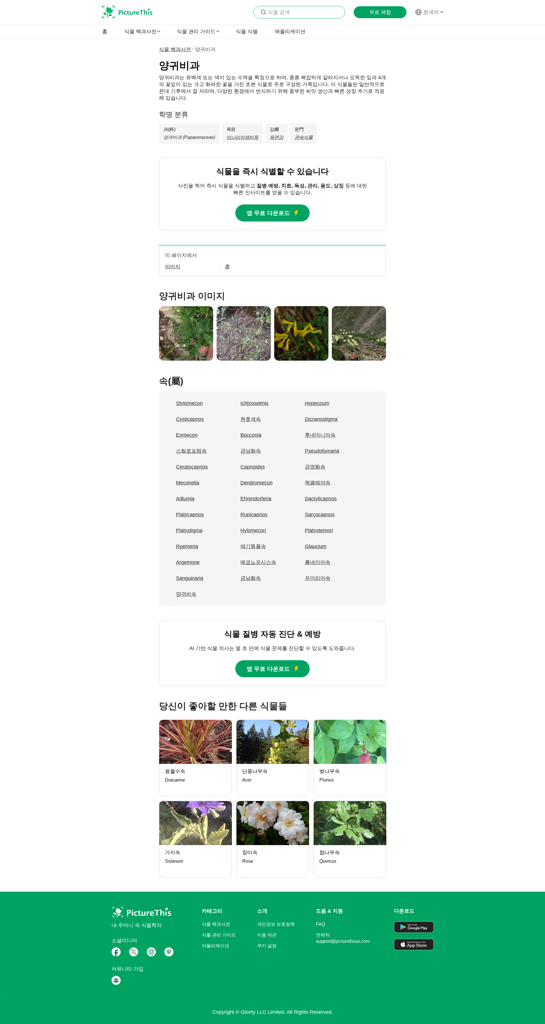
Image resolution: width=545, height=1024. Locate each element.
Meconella (187, 483)
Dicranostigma (321, 419)
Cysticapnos (190, 419)
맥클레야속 (317, 483)
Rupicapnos (253, 514)
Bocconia (250, 435)
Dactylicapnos (321, 498)
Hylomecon (253, 530)
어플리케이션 (215, 945)
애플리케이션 (290, 31)
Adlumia (185, 498)
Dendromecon (256, 483)
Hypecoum (317, 403)
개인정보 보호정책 (276, 924)
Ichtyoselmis (254, 403)
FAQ (320, 924)
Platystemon (319, 530)
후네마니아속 (320, 435)
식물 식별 (247, 31)
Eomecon (187, 435)
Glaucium (315, 546)
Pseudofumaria (322, 451)
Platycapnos (190, 514)
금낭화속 (250, 451)
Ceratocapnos (192, 467)
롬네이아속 (317, 562)
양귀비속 (186, 594)
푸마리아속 (317, 578)
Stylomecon (189, 403)
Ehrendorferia (255, 498)
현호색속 (250, 419)
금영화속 (315, 467)
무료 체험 (380, 12)
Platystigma (189, 530)
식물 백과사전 (175, 49)
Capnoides (252, 467)
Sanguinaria (189, 578)
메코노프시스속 (258, 562)
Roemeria (187, 546)
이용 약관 (266, 935)
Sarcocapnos (320, 514)
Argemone (188, 562)
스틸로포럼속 (191, 451)
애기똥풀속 (253, 546)
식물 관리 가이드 (219, 935)
